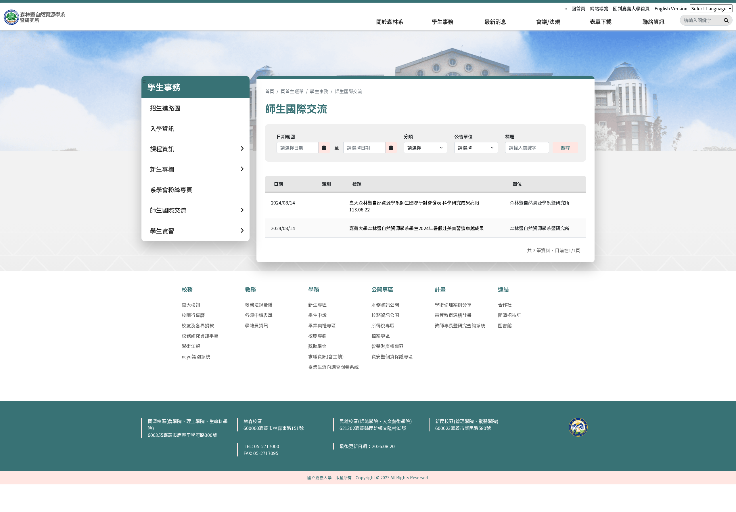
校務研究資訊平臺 (200, 335)
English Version (670, 8)
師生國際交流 (348, 91)
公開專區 (382, 289)
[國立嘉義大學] (34, 17)
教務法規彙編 (259, 304)
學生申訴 (317, 315)
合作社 (505, 304)
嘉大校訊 (191, 304)
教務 (250, 289)
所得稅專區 (382, 325)
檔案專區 (380, 335)
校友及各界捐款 (198, 325)
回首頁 (578, 8)
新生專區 (317, 304)
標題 (509, 136)
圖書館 (505, 325)
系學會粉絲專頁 (171, 189)
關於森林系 (389, 22)
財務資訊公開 (385, 304)
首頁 (269, 91)
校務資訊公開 (385, 315)
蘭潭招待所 (509, 315)
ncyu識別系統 (196, 356)
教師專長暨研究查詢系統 (460, 325)
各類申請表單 (259, 315)
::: (565, 8)
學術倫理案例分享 (453, 304)
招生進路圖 (165, 108)
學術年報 (191, 346)
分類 (408, 136)
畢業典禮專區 (322, 325)
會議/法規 (548, 22)
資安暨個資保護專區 (392, 356)
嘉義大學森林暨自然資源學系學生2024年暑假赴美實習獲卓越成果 (416, 228)
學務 (313, 289)
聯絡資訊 (653, 22)
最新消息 (495, 22)
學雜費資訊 (256, 325)
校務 (187, 289)
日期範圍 (286, 136)
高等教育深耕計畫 (453, 315)
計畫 (440, 289)
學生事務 (442, 22)
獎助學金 (317, 346)
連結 (503, 289)
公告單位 (463, 136)
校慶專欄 (317, 335)
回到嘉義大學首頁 (631, 8)
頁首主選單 (292, 91)
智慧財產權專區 (387, 346)
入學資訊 (162, 128)
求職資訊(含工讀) (326, 356)
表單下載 (601, 22)
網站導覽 (599, 8)
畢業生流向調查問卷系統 (333, 366)
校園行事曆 (193, 315)
